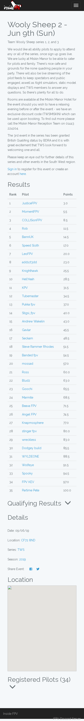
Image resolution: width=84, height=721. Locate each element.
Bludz (26, 380)
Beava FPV (29, 406)
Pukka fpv (28, 304)
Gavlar (26, 330)
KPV (25, 287)
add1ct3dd (29, 262)
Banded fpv (30, 355)
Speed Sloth (30, 245)
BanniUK (28, 237)
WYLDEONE (30, 456)
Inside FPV (10, 713)
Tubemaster (30, 296)
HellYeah (28, 279)
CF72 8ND (28, 540)
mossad (27, 363)
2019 (22, 559)
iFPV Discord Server (67, 718)
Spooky (27, 473)
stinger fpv (29, 431)
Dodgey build (31, 448)
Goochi (27, 389)
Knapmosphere (33, 422)
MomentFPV (30, 211)
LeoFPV (27, 254)
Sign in (12, 169)
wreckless (29, 439)
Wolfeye (28, 465)
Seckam (27, 338)
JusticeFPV (29, 203)
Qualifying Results (35, 503)
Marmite (27, 397)
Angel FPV (29, 414)
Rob (25, 228)
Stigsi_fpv (28, 313)
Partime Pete (30, 490)
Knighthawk (30, 270)
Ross (25, 372)
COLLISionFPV (32, 220)
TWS (20, 549)
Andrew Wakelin (33, 321)
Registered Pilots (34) (39, 679)
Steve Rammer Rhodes (38, 346)
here (23, 174)
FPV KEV (28, 482)
